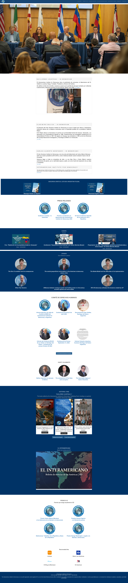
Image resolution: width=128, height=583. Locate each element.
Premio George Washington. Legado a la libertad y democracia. (78, 536)
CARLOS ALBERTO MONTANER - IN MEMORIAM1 (58, 151)
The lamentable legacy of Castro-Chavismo (83, 378)
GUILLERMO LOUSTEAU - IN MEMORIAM (54, 79)
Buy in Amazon (44, 432)
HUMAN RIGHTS (92, 1)
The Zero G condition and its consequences (20, 271)
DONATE (119, 1)
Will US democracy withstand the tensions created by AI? (107, 288)
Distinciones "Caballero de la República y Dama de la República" (49, 536)
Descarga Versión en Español (32, 193)
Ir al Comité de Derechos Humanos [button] (64, 353)
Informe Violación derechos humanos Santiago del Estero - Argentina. (82, 342)
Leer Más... (39, 139)
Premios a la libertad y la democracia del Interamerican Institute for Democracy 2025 (64, 217)
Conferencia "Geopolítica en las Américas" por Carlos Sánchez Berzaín (64, 245)
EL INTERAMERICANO (102, 1)
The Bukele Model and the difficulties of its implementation (107, 271)
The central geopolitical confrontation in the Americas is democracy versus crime (64, 272)
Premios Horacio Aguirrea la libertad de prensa (78, 519)
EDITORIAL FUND (112, 1)
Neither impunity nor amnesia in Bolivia (44, 378)
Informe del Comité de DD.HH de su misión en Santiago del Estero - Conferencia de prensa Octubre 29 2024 (45, 343)
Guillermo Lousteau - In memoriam (45, 216)
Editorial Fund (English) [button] (57, 437)
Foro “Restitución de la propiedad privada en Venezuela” (21, 245)
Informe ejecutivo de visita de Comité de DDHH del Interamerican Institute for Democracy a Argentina (44, 315)
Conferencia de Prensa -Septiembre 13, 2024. (64, 342)
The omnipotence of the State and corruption (64, 378)
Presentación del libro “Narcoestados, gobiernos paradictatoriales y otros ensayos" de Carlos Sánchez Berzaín (107, 245)
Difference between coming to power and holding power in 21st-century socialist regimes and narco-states (64, 288)
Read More (39, 172)
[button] (9, 39)
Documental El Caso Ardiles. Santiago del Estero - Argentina (83, 314)
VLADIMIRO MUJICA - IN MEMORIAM (53, 124)
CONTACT (124, 1)
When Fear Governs (20, 288)
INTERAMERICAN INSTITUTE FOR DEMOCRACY (57, 167)
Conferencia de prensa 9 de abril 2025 (64, 313)
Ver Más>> (78, 87)
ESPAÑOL (80, 1)
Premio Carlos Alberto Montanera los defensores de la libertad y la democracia (49, 519)
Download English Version (96, 193)
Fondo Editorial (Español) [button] (70, 437)
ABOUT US (85, 1)
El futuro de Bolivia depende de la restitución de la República (83, 217)
